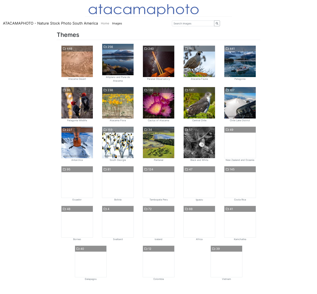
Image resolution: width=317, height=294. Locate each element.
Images (117, 23)
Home (105, 23)
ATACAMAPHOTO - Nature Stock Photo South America (50, 23)
